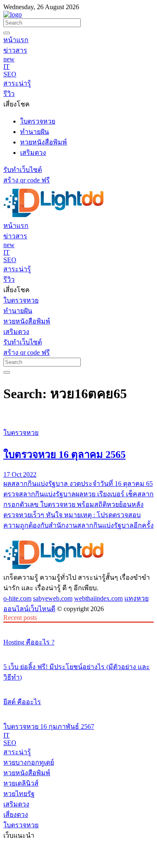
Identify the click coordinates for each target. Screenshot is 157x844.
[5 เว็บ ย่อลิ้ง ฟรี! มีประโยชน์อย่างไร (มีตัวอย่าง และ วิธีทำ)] (78, 651)
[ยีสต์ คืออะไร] (78, 686)
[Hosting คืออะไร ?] (78, 626)
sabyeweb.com (52, 598)
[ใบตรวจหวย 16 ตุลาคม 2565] (78, 417)
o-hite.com (17, 598)
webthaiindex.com (98, 598)
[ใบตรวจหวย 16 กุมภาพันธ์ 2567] (78, 711)
